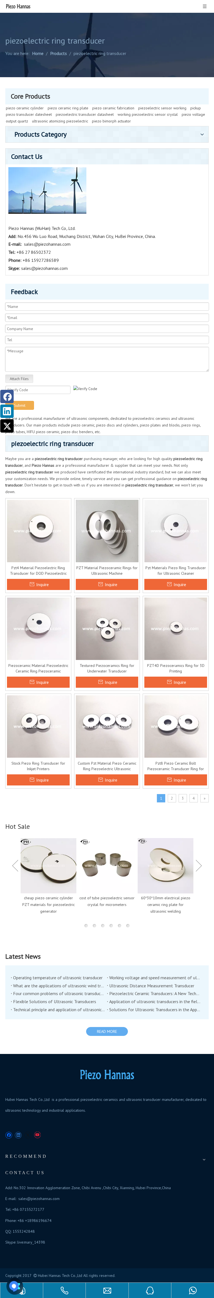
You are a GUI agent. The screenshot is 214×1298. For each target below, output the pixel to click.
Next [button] (199, 866)
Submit (19, 405)
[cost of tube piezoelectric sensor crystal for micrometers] (107, 865)
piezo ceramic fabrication (113, 108)
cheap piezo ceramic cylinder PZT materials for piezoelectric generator (48, 904)
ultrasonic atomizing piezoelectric (60, 121)
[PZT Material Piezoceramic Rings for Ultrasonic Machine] (107, 530)
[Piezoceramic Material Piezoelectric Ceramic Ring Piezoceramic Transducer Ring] (38, 628)
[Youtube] (37, 1135)
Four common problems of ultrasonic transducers (59, 993)
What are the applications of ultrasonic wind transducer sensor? (59, 985)
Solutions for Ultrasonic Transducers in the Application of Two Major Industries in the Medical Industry (155, 1009)
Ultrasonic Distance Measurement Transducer (151, 985)
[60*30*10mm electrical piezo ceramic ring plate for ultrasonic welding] (165, 865)
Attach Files (19, 378)
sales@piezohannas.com (47, 244)
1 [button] (86, 925)
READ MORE (107, 1031)
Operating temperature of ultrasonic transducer (58, 977)
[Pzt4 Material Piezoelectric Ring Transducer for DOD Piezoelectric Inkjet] (38, 530)
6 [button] (128, 925)
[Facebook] (7, 396)
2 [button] (94, 925)
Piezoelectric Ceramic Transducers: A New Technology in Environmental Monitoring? (155, 993)
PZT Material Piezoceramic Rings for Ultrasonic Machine (107, 570)
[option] (48, 876)
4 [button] (111, 925)
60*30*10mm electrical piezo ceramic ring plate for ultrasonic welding (165, 904)
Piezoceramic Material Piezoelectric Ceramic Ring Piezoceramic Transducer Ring (38, 668)
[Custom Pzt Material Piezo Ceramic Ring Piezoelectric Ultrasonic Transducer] (107, 726)
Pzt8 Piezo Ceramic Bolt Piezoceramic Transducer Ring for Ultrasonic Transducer (175, 766)
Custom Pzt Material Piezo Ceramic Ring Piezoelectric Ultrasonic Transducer (107, 766)
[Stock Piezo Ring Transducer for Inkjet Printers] (38, 726)
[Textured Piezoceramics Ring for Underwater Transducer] (107, 628)
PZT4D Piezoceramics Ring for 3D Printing (176, 668)
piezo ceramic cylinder (25, 108)
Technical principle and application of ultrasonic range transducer (59, 1009)
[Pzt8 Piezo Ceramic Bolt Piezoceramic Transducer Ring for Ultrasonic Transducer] (175, 726)
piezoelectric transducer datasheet (85, 114)
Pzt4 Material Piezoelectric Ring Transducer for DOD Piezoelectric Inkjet (38, 570)
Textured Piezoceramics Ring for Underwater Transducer (107, 668)
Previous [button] (15, 866)
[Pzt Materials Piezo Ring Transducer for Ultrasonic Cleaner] (175, 530)
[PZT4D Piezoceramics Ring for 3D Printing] (175, 628)
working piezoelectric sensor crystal (148, 114)
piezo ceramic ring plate (68, 108)
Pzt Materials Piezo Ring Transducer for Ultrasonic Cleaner (175, 570)
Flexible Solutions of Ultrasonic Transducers (54, 1001)
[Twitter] (7, 426)
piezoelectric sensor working (162, 108)
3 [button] (103, 925)
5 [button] (119, 925)
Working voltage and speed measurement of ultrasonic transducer (155, 977)
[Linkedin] (7, 411)
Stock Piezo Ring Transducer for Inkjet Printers (38, 766)
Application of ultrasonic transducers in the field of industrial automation (155, 1001)
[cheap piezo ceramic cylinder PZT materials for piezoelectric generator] (48, 865)
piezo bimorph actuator (111, 121)
